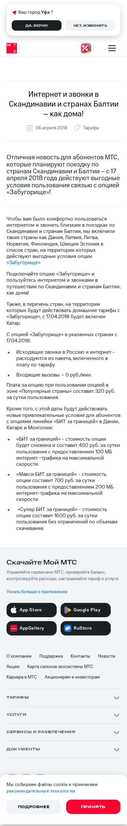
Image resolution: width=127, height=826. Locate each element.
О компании (19, 656)
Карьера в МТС (22, 677)
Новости (106, 656)
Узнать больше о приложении (37, 592)
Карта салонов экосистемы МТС (60, 666)
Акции (13, 666)
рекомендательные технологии (41, 791)
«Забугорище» (23, 262)
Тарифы (91, 128)
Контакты (80, 656)
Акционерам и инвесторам (72, 677)
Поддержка (51, 656)
